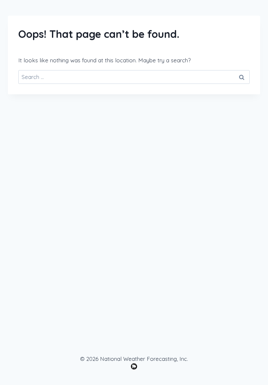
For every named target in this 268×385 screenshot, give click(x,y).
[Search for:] (134, 76)
